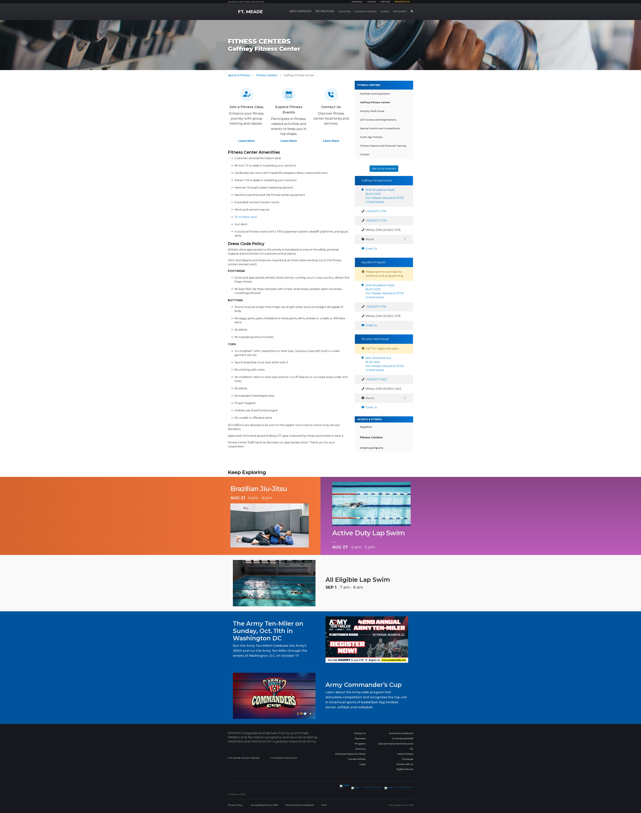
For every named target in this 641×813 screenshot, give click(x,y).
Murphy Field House (372, 111)
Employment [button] (400, 11)
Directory (385, 2)
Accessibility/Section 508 (264, 805)
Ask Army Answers (384, 168)
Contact (364, 154)
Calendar (371, 2)
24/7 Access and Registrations (378, 119)
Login (363, 764)
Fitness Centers (266, 75)
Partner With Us (404, 764)
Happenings (357, 2)
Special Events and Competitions (380, 128)
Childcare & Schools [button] (365, 11)
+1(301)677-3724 (376, 220)
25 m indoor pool (246, 217)
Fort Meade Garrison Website (244, 758)
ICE (411, 749)
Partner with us (402, 2)
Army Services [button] (300, 11)
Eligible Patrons (404, 769)
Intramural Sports (371, 448)
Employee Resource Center (350, 754)
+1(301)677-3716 (376, 211)
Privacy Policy (235, 805)
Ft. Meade (250, 12)
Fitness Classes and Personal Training (383, 145)
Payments (360, 738)
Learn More (246, 140)
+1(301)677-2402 (376, 379)
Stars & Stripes (405, 754)
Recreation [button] (324, 11)
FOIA (323, 805)
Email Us (371, 248)
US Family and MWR (402, 738)
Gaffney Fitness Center (375, 102)
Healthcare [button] (344, 11)
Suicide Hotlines (357, 759)
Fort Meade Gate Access (283, 758)
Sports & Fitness (239, 75)
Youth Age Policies (371, 137)
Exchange (407, 759)
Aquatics (366, 427)
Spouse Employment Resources (395, 743)
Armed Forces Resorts (401, 733)
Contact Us (360, 733)
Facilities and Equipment (375, 93)
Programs (360, 743)
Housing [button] (384, 11)
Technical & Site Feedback (299, 805)
